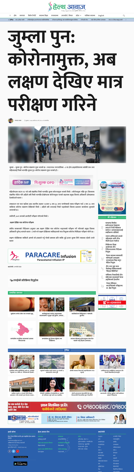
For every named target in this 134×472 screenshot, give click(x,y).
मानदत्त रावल (18, 120)
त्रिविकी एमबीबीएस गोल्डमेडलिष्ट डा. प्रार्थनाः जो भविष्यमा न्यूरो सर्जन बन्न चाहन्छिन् (52, 394)
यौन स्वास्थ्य (116, 464)
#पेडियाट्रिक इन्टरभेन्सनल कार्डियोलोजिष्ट (38, 20)
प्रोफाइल (115, 453)
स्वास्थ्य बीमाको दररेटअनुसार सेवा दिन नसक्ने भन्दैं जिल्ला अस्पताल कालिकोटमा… (82, 340)
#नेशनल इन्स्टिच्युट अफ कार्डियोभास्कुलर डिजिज (65, 20)
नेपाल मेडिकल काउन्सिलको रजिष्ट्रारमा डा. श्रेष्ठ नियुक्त (114, 285)
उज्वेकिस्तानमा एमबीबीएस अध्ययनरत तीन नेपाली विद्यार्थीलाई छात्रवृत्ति (112, 371)
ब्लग (114, 455)
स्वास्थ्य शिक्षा (43, 15)
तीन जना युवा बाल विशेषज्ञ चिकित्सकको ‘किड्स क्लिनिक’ (113, 268)
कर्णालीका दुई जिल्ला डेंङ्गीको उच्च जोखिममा (52, 339)
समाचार (22, 15)
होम (15, 15)
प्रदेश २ (114, 450)
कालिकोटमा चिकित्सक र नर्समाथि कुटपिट (82, 314)
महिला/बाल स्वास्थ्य (102, 461)
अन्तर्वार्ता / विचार (67, 15)
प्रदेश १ (99, 450)
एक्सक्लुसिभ (116, 439)
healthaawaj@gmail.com (15, 440)
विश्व (99, 469)
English (101, 15)
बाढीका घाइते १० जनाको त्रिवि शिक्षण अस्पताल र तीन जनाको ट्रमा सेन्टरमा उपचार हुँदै (22, 395)
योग (99, 464)
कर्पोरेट (115, 442)
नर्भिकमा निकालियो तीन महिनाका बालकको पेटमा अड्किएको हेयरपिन (114, 277)
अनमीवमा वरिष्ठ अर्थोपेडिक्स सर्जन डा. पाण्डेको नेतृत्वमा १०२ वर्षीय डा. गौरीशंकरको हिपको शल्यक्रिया (21, 372)
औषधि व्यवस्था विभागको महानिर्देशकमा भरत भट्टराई (82, 371)
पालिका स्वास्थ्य (90, 15)
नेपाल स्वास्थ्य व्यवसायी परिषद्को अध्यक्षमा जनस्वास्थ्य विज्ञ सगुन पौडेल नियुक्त (114, 259)
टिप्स (99, 447)
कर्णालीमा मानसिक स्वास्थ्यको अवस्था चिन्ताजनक (21, 339)
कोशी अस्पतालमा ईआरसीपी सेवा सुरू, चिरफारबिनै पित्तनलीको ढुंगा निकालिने (82, 394)
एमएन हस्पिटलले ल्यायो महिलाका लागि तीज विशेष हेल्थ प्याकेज (114, 238)
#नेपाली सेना (84, 20)
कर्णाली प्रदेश (17, 267)
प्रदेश (78, 15)
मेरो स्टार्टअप (116, 461)
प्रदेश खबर (100, 453)
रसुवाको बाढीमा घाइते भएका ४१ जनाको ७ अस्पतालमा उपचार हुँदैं (52, 371)
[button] (10, 15)
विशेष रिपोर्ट (32, 15)
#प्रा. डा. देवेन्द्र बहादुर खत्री (116, 20)
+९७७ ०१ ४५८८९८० (13, 445)
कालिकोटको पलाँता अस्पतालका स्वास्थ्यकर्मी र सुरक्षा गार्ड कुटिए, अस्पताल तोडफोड (51, 315)
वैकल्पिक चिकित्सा (118, 469)
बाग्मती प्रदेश (101, 455)
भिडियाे (99, 458)
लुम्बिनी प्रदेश (101, 466)
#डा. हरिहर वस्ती (19, 20)
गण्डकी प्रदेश (101, 444)
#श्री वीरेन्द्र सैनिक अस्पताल (98, 20)
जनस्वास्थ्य (54, 15)
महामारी (115, 458)
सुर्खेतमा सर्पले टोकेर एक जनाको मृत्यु (22, 313)
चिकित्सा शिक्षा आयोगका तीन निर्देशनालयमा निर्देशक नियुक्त (114, 248)
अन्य (99, 439)
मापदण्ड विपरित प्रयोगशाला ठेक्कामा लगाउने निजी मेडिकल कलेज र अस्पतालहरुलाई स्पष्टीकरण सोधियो (114, 228)
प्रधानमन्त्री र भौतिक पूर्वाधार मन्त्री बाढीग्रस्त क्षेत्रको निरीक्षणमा (112, 394)
